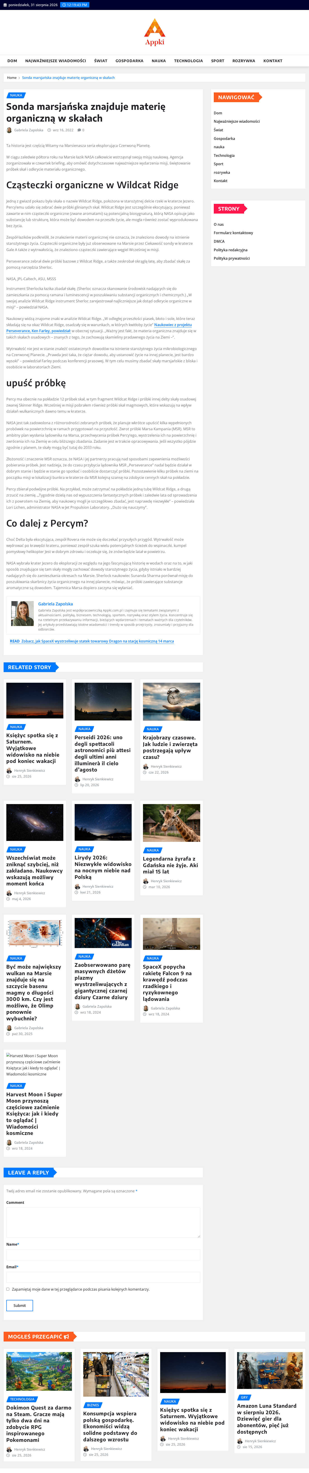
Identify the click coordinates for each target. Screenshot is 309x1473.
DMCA (219, 241)
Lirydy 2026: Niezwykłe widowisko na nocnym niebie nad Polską (103, 867)
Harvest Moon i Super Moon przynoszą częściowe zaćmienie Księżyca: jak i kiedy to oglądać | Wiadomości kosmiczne (34, 1113)
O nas (219, 224)
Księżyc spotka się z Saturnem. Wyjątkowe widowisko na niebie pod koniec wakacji (32, 748)
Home (12, 77)
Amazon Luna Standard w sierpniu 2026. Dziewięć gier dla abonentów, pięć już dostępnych (267, 1418)
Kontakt (273, 61)
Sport (217, 61)
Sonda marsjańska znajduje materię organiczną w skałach (68, 77)
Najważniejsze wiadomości (55, 61)
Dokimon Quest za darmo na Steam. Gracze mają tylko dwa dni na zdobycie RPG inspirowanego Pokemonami (38, 1423)
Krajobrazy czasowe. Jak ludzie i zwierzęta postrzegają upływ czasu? (170, 747)
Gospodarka (130, 61)
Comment (15, 1202)
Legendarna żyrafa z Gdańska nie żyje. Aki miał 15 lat (170, 865)
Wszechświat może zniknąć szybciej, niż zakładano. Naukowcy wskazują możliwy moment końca (34, 870)
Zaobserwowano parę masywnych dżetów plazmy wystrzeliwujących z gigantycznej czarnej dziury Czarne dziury (103, 981)
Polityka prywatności (232, 258)
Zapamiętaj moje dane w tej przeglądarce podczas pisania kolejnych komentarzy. (81, 1289)
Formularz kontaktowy (233, 233)
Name (12, 1244)
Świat (100, 61)
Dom (12, 61)
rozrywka (244, 61)
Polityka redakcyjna (230, 249)
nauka (159, 61)
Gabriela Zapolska (28, 130)
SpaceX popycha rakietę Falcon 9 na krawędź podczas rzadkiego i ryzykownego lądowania (167, 982)
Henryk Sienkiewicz (29, 770)
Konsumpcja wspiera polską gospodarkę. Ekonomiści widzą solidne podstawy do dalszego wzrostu (110, 1426)
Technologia (188, 61)
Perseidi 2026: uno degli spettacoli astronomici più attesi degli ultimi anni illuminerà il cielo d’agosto (103, 753)
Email (12, 1266)
